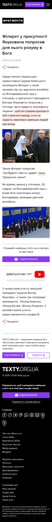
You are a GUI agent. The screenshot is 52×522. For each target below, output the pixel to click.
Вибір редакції (9, 448)
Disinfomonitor (9, 474)
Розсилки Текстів (11, 444)
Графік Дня (8, 492)
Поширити (12, 67)
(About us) (16, 433)
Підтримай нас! (10, 485)
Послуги (6, 463)
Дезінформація (10, 470)
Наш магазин (9, 488)
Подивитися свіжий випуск (26, 401)
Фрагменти (8, 440)
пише (41, 173)
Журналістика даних (13, 459)
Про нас (6, 433)
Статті (5, 437)
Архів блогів (9, 496)
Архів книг (8, 499)
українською (25, 511)
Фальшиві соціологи (13, 466)
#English (6, 452)
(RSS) (11, 437)
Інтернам (7, 477)
